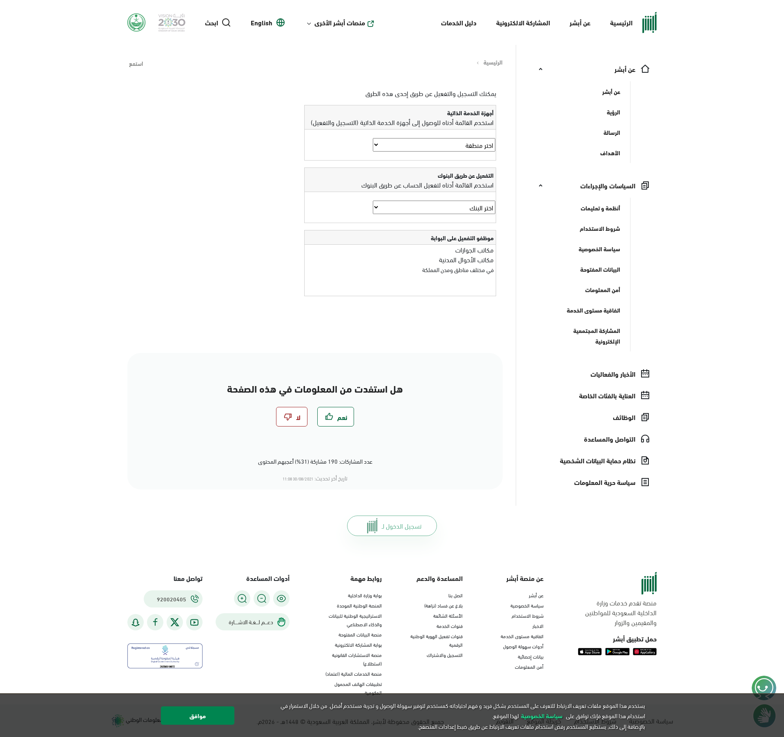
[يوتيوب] (194, 622)
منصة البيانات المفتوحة (360, 634)
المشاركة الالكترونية (523, 22)
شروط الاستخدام (527, 615)
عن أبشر (580, 22)
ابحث (211, 22)
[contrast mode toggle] (281, 598)
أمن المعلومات (529, 666)
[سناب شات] (135, 622)
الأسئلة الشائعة (448, 615)
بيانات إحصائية (530, 656)
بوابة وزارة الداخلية (365, 594)
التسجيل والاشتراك (445, 654)
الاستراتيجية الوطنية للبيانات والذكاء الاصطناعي (355, 619)
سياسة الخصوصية (526, 605)
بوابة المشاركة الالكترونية (358, 644)
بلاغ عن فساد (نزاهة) (443, 605)
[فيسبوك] (155, 622)
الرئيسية (621, 22)
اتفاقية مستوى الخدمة (522, 635)
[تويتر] (175, 622)
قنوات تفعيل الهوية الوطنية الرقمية (436, 640)
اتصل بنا (455, 594)
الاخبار (537, 625)
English (261, 22)
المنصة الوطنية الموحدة (359, 605)
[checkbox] (335, 417)
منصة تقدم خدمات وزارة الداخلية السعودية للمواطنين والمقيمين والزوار (621, 612)
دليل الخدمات (459, 22)
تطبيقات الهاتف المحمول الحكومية (358, 688)
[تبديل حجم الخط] (262, 598)
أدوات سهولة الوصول (523, 645)
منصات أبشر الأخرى (340, 22)
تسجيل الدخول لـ (401, 526)
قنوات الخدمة (450, 625)
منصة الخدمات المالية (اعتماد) (353, 673)
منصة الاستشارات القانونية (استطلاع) (357, 659)
